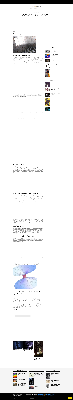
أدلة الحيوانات (18, 316)
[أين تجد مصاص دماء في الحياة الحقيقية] (39, 349)
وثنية (48, 8)
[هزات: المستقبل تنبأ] (18, 345)
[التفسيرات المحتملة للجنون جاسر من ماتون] (28, 345)
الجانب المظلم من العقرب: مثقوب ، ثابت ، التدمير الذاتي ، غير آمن (38, 374)
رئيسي (38, 12)
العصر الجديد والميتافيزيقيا (42, 8)
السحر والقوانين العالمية (21, 379)
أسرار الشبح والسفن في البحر (55, 107)
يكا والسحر (30, 8)
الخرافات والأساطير (23, 316)
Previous (11, 345)
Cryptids (35, 8)
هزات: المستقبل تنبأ (16, 349)
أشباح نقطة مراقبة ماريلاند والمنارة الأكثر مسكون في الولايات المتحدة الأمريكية (22, 384)
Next (45, 345)
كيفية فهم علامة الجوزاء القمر (55, 64)
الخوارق (36, 12)
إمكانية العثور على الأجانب (54, 54)
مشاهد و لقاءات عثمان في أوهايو (55, 93)
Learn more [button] (32, 398)
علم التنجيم (25, 8)
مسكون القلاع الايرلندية (37, 386)
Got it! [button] (70, 398)
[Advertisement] (28, 23)
